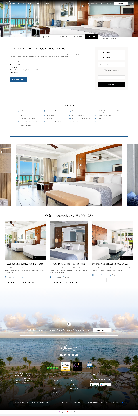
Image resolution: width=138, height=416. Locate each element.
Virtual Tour (40, 258)
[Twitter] (65, 355)
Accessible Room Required (109, 38)
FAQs (54, 384)
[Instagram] (69, 355)
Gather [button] (39, 3)
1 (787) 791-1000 (27, 380)
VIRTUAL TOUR (19, 79)
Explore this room (27, 282)
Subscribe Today (102, 330)
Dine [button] (24, 3)
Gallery (71, 373)
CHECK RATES (12, 282)
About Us (55, 380)
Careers (55, 388)
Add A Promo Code (103, 74)
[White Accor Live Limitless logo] (95, 374)
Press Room (73, 384)
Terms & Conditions (93, 402)
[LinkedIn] (76, 355)
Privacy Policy (64, 402)
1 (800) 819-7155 (26, 378)
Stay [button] (18, 3)
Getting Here (56, 377)
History (71, 380)
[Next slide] (122, 175)
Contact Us (56, 373)
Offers (102, 3)
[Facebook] (61, 355)
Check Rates (91, 37)
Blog (71, 377)
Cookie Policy (104, 402)
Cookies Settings (116, 402)
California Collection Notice (78, 402)
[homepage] (11, 3)
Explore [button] (47, 3)
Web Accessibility (74, 388)
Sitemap (55, 392)
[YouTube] (73, 355)
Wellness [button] (31, 3)
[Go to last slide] (15, 175)
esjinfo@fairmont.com (20, 382)
